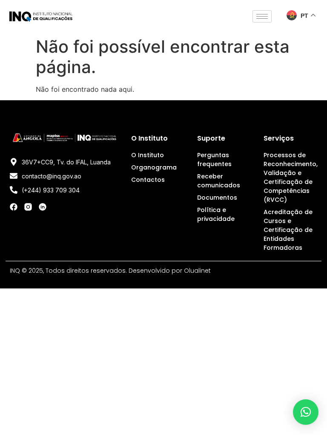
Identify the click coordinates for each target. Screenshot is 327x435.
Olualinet (197, 270)
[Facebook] (13, 207)
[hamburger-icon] (262, 16)
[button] (305, 412)
